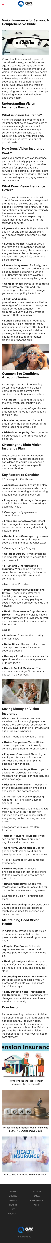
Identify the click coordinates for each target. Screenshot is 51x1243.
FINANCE (13, 1200)
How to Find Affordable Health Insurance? (25, 1174)
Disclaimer (36, 1191)
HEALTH (13, 1205)
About (36, 1205)
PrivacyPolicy (36, 1200)
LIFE (13, 1209)
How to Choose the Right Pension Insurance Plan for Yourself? (25, 1082)
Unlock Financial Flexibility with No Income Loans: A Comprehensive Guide (25, 1129)
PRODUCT (13, 1213)
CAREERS (13, 1191)
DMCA (37, 1196)
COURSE (13, 1196)
